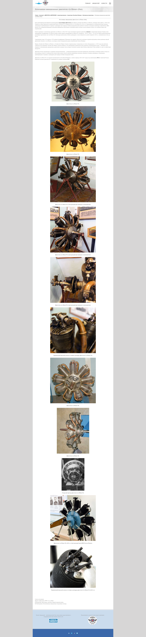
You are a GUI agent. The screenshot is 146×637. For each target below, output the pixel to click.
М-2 (98, 57)
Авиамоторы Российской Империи (74, 15)
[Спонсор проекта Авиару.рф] (92, 620)
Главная (36, 15)
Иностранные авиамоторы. (88, 15)
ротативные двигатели (65, 22)
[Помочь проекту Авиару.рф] (53, 619)
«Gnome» (88, 31)
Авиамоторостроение (61, 15)
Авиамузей (41, 15)
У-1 (68, 59)
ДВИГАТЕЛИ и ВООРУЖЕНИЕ (50, 15)
